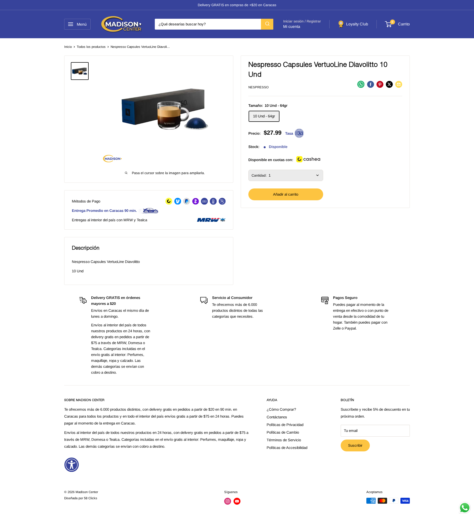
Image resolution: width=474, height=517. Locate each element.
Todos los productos (91, 47)
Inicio (68, 47)
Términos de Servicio (284, 440)
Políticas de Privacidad (285, 425)
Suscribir (355, 445)
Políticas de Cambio (283, 432)
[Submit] (267, 24)
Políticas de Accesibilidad (287, 447)
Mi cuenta (291, 26)
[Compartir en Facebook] (370, 84)
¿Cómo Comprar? (281, 409)
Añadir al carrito (285, 194)
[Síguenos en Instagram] (227, 501)
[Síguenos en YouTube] (237, 501)
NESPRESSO (258, 87)
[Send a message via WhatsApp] (465, 508)
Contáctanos (277, 417)
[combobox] (214, 24)
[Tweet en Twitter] (389, 84)
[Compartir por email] (398, 84)
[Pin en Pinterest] (379, 84)
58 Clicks (90, 498)
